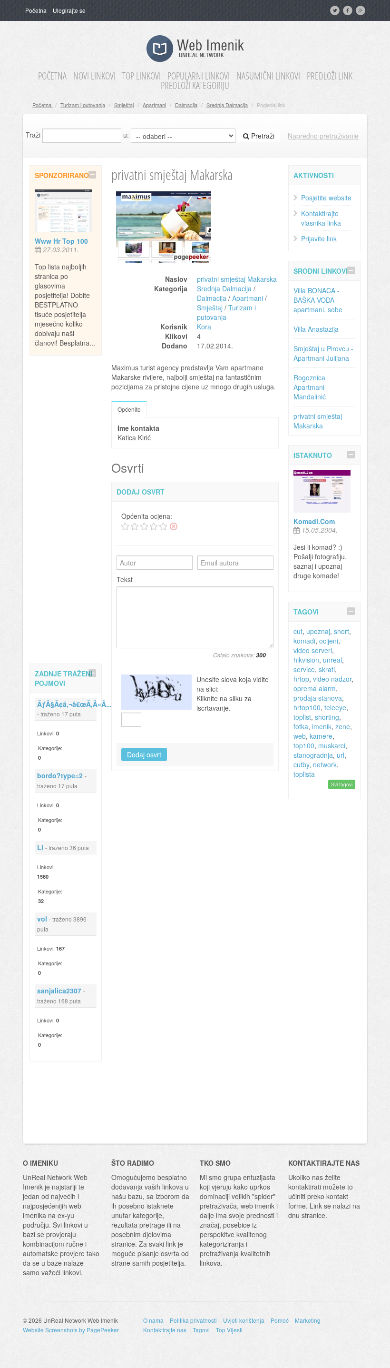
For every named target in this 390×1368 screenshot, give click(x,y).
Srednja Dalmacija (227, 105)
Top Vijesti (229, 1330)
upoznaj (318, 631)
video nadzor (332, 679)
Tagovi (201, 1330)
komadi (304, 640)
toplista (304, 774)
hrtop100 (307, 707)
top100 (303, 745)
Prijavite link (319, 238)
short (341, 631)
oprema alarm (314, 688)
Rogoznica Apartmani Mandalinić (309, 387)
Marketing (308, 1320)
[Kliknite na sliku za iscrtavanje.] (156, 692)
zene (342, 726)
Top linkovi (141, 76)
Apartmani (154, 105)
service (304, 669)
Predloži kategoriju (195, 85)
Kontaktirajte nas (164, 1330)
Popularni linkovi (198, 76)
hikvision (306, 659)
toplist (302, 717)
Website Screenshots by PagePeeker (71, 1330)
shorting (327, 717)
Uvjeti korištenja (243, 1320)
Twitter (335, 10)
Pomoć (280, 1320)
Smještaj (124, 105)
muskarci (331, 745)
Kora (204, 326)
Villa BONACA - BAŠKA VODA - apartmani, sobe (317, 300)
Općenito (129, 409)
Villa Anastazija (316, 329)
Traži (33, 134)
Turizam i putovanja (82, 105)
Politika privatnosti (193, 1320)
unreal (332, 659)
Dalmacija (186, 105)
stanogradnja (313, 755)
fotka (300, 726)
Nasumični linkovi (268, 76)
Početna (36, 10)
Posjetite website (326, 197)
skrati (327, 669)
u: (126, 134)
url (340, 755)
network (325, 764)
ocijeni (328, 640)
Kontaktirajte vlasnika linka (321, 218)
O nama (153, 1320)
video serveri (312, 650)
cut (297, 631)
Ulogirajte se (69, 10)
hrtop (301, 679)
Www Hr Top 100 (61, 241)
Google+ (361, 10)
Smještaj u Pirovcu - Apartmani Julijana (323, 353)
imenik (322, 726)
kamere (321, 736)
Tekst (125, 579)
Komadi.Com (314, 521)
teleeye (335, 707)
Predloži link (329, 76)
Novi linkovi (94, 76)
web (299, 736)
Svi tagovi (341, 784)
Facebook (348, 10)
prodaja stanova (317, 698)
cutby (301, 764)
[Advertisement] (67, 508)
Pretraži (261, 135)
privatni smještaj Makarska (237, 279)
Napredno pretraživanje (323, 135)
